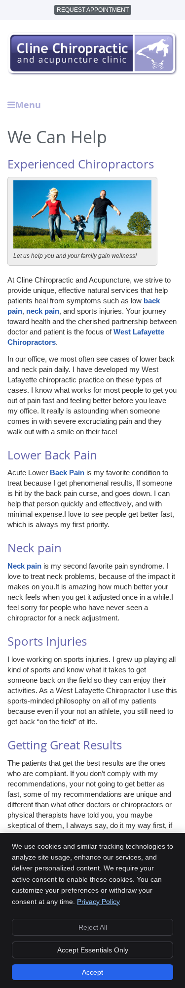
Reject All (92, 927)
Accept (92, 972)
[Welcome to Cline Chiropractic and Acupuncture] (92, 73)
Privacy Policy (98, 902)
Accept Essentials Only (92, 950)
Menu (28, 105)
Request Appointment (93, 9)
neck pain (42, 311)
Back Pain (67, 472)
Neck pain (24, 566)
